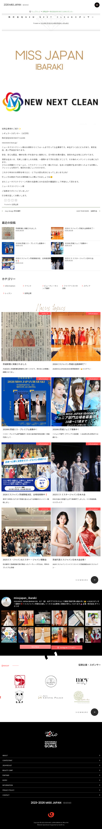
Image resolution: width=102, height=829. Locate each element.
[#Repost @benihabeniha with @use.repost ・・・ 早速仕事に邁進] (93, 635)
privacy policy (8, 790)
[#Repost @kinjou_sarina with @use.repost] (59, 635)
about (5, 755)
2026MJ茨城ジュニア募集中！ (76, 244)
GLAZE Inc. (61, 825)
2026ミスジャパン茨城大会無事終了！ (80, 229)
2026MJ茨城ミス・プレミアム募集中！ (31, 244)
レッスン (8, 293)
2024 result (7, 765)
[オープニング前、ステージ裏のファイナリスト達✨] (26, 635)
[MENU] (97, 4)
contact (5, 795)
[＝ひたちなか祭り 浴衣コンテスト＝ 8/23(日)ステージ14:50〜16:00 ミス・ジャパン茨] (9, 635)
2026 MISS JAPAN (16, 4)
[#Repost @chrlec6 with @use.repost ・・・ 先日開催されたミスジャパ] (76, 618)
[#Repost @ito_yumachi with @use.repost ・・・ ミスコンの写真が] (26, 618)
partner (5, 775)
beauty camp (7, 770)
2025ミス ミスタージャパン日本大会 (79, 259)
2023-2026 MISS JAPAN (51, 803)
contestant (7, 760)
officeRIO (65, 23)
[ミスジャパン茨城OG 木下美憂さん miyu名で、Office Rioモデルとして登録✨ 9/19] (93, 618)
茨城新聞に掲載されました (26, 229)
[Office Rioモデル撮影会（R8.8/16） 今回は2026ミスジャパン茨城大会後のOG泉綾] (42, 618)
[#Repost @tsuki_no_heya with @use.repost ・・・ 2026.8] (9, 618)
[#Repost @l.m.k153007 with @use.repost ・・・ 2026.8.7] (59, 618)
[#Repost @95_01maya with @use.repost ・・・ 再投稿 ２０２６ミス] (42, 635)
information (10, 286)
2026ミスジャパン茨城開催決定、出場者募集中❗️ (33, 260)
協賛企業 (15, 204)
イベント (28, 286)
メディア (86, 286)
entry (4, 780)
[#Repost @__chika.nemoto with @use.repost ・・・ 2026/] (76, 635)
